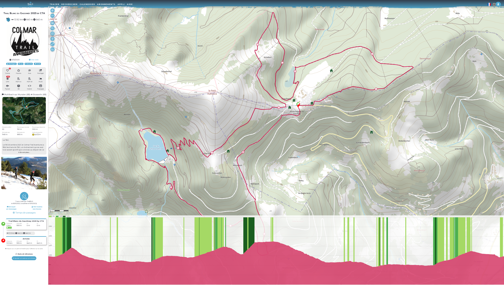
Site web (35, 60)
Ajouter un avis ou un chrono (24, 258)
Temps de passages (25, 212)
